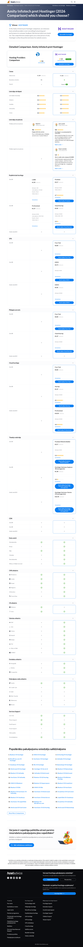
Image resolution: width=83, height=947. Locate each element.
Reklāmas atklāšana (71, 5)
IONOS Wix (38, 787)
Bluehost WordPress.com (39, 802)
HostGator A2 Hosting (42, 807)
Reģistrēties (50, 879)
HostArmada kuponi (48, 910)
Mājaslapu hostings (30, 906)
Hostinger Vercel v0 (41, 769)
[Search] (71, 2)
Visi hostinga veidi (30, 903)
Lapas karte (10, 910)
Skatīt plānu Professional (64, 430)
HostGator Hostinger (40, 759)
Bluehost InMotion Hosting (64, 778)
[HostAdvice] (13, 2)
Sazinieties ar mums (12, 906)
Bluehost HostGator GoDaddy (19, 792)
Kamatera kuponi (47, 906)
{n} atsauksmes (41, 62)
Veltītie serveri (29, 929)
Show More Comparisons (16, 813)
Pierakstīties (67, 879)
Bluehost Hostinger (16, 754)
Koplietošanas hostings (31, 913)
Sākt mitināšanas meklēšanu (23, 845)
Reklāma (9, 926)
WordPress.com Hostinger (16, 759)
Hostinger (23, 25)
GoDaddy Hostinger (64, 759)
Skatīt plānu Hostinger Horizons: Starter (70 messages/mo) (64, 510)
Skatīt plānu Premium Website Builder (64, 461)
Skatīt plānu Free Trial (64, 257)
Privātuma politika (12, 934)
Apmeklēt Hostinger (66, 34)
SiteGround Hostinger (18, 769)
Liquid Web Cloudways (65, 797)
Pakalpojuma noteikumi (13, 937)
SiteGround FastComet (18, 807)
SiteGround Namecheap (66, 807)
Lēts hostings (28, 916)
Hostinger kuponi (48, 913)
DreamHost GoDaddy (65, 801)
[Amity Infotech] (41, 55)
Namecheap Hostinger (64, 764)
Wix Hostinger (38, 764)
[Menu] (74, 2)
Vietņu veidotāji (29, 936)
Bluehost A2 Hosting (41, 777)
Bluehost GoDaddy (17, 773)
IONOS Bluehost (16, 783)
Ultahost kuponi (47, 916)
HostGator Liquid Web (18, 801)
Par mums (10, 903)
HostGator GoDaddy (18, 777)
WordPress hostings (30, 910)
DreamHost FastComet (66, 791)
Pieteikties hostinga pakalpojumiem (12, 922)
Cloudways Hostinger (17, 764)
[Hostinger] (66, 29)
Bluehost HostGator (65, 787)
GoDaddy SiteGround (41, 773)
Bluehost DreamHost (65, 783)
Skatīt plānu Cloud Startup (64, 227)
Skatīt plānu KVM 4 (64, 302)
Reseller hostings (29, 932)
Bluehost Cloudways (18, 797)
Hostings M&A (58, 893)
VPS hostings (28, 919)
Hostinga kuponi (47, 903)
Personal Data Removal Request (13, 930)
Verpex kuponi (47, 919)
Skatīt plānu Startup (64, 406)
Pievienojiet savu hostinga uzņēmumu (14, 917)
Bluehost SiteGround (65, 773)
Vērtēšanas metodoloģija (58, 5)
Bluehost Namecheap (65, 769)
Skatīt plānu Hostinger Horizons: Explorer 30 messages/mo (64, 486)
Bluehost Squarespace (42, 783)
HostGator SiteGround (42, 791)
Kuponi (64, 84)
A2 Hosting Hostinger (64, 754)
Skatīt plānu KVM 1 (64, 280)
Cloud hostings (29, 926)
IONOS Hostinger (39, 754)
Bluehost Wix (16, 787)
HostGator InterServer (42, 797)
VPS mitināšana (29, 923)
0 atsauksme (35, 199)
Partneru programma (13, 913)
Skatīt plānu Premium (64, 201)
